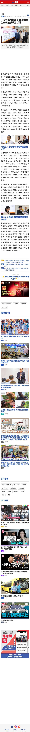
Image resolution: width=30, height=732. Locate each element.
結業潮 (24, 484)
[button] (2, 2)
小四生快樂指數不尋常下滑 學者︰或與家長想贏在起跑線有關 (15, 386)
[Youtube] (19, 726)
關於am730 (23, 729)
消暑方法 (16, 491)
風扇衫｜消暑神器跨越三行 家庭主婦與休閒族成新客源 (15, 523)
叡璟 (10, 491)
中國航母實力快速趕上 (8, 620)
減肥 (3, 495)
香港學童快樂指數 (6, 303)
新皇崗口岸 (5, 488)
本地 (2, 16)
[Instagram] (15, 726)
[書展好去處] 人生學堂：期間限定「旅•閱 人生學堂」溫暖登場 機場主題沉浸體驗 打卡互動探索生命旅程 (15, 464)
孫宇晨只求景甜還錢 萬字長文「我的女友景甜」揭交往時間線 (14, 548)
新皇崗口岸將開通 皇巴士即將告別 (12, 596)
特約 (3, 441)
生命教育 (16, 303)
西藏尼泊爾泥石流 (6, 484)
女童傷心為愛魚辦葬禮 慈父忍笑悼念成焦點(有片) (14, 411)
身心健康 (4, 307)
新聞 (3, 622)
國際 (3, 414)
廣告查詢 (7, 729)
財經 (2, 260)
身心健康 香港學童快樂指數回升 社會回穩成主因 (15, 337)
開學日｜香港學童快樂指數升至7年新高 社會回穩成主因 (15, 362)
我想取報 (15, 729)
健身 (23, 491)
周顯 (9, 495)
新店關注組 (13, 488)
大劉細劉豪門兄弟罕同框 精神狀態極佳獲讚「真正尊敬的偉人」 (14, 572)
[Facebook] (12, 726)
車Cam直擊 (16, 484)
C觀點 (3, 491)
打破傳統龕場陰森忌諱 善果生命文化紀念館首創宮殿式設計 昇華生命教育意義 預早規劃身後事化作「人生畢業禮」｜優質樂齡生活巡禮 (15, 437)
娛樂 (3, 551)
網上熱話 (22, 488)
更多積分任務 (23, 716)
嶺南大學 (24, 303)
